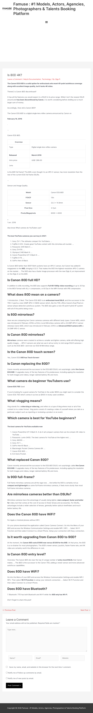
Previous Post (9, 610)
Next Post (85, 610)
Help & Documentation (32, 79)
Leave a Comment (14, 79)
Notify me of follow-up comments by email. (25, 673)
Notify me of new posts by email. (21, 678)
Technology (46, 79)
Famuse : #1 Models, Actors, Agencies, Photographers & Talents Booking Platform (49, 9)
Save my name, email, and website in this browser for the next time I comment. (40, 667)
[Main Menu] (46, 22)
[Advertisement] (46, 43)
